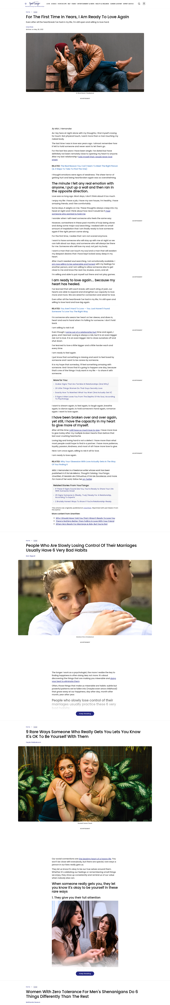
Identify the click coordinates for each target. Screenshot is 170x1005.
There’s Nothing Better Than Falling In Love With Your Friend (85, 521)
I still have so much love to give (84, 430)
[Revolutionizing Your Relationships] (34, 4)
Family (74, 4)
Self (69, 4)
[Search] (138, 3)
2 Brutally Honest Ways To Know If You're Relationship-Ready (83, 501)
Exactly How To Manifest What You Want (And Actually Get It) (83, 392)
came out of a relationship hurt (81, 332)
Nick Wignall (30, 556)
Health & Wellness (102, 4)
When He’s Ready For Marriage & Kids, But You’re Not (82, 524)
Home (28, 12)
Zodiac (54, 4)
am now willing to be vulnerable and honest (73, 264)
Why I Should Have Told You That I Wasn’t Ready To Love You (85, 518)
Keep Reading (85, 713)
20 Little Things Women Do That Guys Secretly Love (78, 388)
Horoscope (62, 4)
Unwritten (29, 27)
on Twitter (87, 479)
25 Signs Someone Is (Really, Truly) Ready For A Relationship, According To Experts (83, 496)
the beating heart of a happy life (95, 858)
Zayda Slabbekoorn (33, 742)
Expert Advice (128, 4)
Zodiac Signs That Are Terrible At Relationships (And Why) (82, 384)
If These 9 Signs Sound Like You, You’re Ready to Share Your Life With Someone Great (84, 490)
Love (48, 4)
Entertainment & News (85, 4)
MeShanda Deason (33, 1002)
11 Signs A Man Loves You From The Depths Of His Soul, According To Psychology (85, 398)
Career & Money (116, 4)
